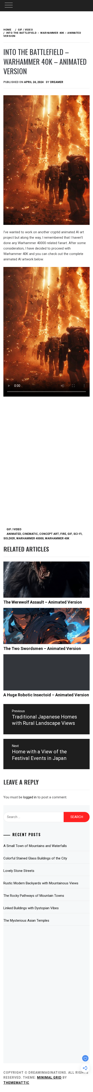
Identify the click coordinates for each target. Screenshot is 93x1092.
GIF (69, 533)
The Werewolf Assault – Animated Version (42, 602)
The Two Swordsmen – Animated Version (42, 648)
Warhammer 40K (57, 538)
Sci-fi (77, 533)
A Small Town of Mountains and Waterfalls (35, 846)
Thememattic (16, 1083)
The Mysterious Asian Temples (26, 920)
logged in (30, 797)
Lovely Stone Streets (18, 871)
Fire (63, 533)
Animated (14, 533)
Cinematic (30, 533)
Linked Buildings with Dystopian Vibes (31, 908)
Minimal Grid (49, 1077)
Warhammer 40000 (30, 538)
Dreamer (56, 82)
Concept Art (49, 533)
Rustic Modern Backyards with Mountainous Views (40, 883)
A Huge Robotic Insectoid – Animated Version (46, 694)
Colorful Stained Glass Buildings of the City (35, 858)
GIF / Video (14, 529)
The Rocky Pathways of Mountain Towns (33, 896)
